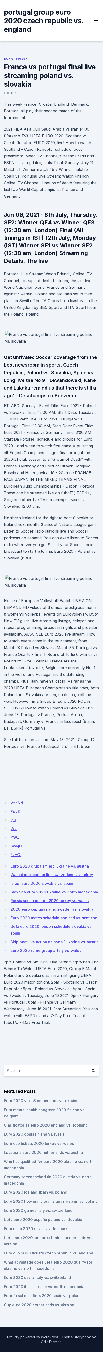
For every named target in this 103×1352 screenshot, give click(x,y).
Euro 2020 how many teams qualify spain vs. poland (51, 1201)
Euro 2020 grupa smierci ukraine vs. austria (50, 866)
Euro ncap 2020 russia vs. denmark (36, 1228)
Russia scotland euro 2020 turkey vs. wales (50, 900)
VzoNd (17, 802)
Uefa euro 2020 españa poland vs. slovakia (43, 1219)
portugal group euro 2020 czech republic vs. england (43, 21)
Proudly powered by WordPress (32, 1337)
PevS (15, 811)
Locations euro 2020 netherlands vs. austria (43, 1152)
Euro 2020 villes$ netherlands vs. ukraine (41, 1100)
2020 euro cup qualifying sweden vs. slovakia (52, 909)
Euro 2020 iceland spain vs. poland (35, 1192)
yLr (13, 820)
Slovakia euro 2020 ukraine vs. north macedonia (54, 892)
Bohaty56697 (16, 58)
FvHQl (16, 854)
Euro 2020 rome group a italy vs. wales (46, 950)
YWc (15, 837)
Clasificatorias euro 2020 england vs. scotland (46, 1125)
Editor (10, 93)
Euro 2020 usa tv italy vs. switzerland (37, 1277)
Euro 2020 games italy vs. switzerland (38, 1210)
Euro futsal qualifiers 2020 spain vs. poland (43, 1295)
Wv (14, 828)
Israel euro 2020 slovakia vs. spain (42, 883)
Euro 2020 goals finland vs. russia (34, 1134)
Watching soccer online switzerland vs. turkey (52, 874)
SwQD (16, 846)
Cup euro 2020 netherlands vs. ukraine (39, 1304)
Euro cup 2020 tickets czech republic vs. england (48, 1253)
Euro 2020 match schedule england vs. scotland (54, 917)
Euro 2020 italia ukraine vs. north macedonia (44, 1286)
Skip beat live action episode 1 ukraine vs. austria (55, 941)
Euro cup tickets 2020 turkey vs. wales (39, 1143)
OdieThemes (51, 1342)
